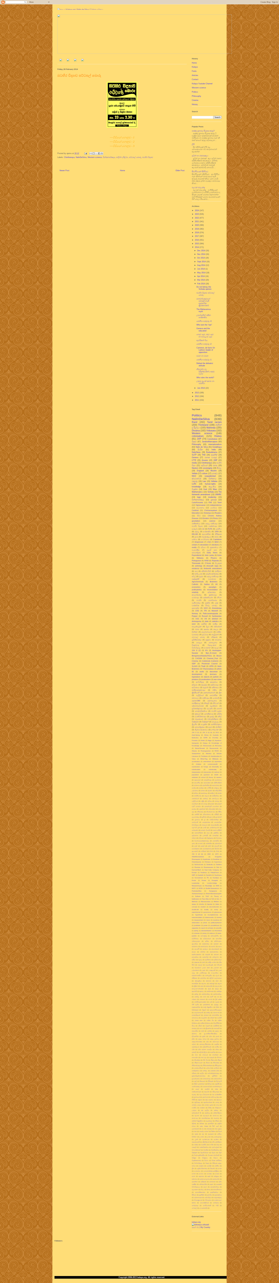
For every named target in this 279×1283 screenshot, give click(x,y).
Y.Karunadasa (208, 669)
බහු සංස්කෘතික (217, 1094)
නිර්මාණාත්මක (207, 1065)
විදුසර (194, 442)
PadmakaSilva (196, 891)
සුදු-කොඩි (195, 851)
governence (207, 912)
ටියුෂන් (207, 1026)
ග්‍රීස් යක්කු (218, 999)
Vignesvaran (201, 505)
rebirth (216, 775)
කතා (217, 981)
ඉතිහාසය (215, 687)
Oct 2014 (201, 258)
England (200, 471)
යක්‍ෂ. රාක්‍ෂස (204, 1126)
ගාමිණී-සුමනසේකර (200, 1002)
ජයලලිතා (204, 1018)
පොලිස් (207, 1089)
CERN (205, 737)
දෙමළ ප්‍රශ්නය (214, 1039)
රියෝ (220, 1131)
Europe (194, 872)
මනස (215, 465)
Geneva (195, 457)
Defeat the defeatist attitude (204, 364)
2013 (197, 393)
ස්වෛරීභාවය (217, 1189)
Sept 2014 (201, 261)
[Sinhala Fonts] (68, 60)
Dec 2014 (201, 250)
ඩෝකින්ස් (216, 1026)
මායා (208, 833)
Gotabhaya (217, 447)
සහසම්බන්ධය (214, 1187)
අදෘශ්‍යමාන (197, 780)
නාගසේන (195, 1057)
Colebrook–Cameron (210, 661)
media (194, 463)
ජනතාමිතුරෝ (196, 1015)
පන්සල (205, 1070)
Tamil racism (214, 422)
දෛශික (216, 1044)
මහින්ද (219, 714)
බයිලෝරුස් (215, 1092)
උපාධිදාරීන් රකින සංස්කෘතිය (203, 316)
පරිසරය (194, 1073)
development (197, 674)
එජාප (197, 629)
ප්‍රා (204, 819)
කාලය (215, 629)
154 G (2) (196, 650)
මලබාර (197, 1115)
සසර (210, 727)
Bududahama (211, 452)
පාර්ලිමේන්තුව (214, 819)
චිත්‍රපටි (204, 1010)
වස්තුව (196, 1144)
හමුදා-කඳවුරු (218, 1197)
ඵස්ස (216, 1089)
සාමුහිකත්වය (214, 1192)
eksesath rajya (212, 566)
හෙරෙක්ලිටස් (204, 1203)
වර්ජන (194, 838)
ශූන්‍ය (193, 843)
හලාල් (216, 648)
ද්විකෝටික (195, 1036)
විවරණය (219, 838)
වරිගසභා (201, 838)
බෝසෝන (195, 830)
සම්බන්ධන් (218, 843)
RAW (206, 561)
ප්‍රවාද (196, 537)
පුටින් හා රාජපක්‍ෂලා (200, 156)
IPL (208, 878)
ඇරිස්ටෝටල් (218, 959)
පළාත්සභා (213, 706)
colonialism (198, 436)
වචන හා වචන (202, 356)
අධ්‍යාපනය (200, 508)
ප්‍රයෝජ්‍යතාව (196, 1078)
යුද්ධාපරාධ (195, 835)
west (193, 624)
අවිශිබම (202, 952)
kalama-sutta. (209, 917)
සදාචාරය (201, 1176)
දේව (207, 1041)
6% (206, 650)
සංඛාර (194, 1173)
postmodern (206, 679)
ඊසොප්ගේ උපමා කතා (202, 967)
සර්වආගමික (203, 1184)
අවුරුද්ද (204, 685)
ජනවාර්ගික (215, 1015)
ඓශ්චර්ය (203, 978)
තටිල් (194, 576)
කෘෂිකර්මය (215, 796)
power (206, 925)
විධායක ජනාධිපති (213, 1155)
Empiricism (199, 542)
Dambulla (209, 864)
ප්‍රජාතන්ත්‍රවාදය (197, 708)
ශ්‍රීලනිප (194, 724)
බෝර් (204, 827)
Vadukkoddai (215, 756)
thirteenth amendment (213, 568)
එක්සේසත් (218, 626)
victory (204, 933)
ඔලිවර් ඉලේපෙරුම (215, 978)
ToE (212, 899)
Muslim (214, 471)
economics (196, 587)
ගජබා (204, 997)
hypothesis (199, 915)
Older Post (180, 170)
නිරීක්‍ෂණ (218, 534)
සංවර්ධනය (205, 539)
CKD (197, 611)
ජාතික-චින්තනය (205, 1023)
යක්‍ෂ (216, 603)
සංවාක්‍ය (209, 1173)
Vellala (194, 473)
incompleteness (213, 915)
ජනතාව (206, 1015)
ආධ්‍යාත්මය (195, 957)
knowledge (196, 487)
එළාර (217, 975)
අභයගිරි (196, 949)
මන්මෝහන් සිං (196, 1113)
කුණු (209, 989)
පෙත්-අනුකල (196, 1086)
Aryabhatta (206, 859)
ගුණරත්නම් (206, 1004)
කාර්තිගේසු (197, 796)
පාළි (195, 1081)
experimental (196, 912)
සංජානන (207, 648)
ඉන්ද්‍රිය (215, 624)
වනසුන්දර (215, 835)
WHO (216, 542)
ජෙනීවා (219, 529)
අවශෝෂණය (197, 595)
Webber (216, 901)
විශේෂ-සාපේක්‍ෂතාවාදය (201, 841)
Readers (218, 513)
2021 (197, 221)
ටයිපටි (200, 1026)
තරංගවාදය (204, 804)
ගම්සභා (194, 999)
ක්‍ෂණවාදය (204, 793)
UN (205, 619)
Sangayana (213, 891)
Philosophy (196, 96)
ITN (205, 611)
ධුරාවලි (194, 1052)
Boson (219, 656)
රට (203, 1129)
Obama (194, 751)
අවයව (194, 952)
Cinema (195, 100)
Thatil (203, 666)
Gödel (203, 740)
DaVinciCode (198, 864)
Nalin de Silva (202, 447)
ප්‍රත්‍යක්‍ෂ (214, 500)
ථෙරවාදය (195, 597)
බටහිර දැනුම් (216, 711)
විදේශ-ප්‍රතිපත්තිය (199, 1155)
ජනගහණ (216, 1012)
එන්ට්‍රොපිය (208, 975)
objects (206, 677)
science (212, 521)
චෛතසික (214, 695)
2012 (197, 396)
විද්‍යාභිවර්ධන (204, 1152)
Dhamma (197, 867)
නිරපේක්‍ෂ (216, 1062)
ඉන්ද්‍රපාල (216, 788)
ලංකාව (202, 1137)
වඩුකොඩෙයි (196, 1142)
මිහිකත (202, 1123)
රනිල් (220, 716)
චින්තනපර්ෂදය (109, 157)
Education (196, 513)
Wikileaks (215, 759)
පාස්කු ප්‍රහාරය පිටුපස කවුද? (203, 131)
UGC (197, 619)
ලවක (209, 1137)
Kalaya (195, 67)
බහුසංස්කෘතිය (215, 825)
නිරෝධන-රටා (210, 812)
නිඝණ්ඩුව (197, 1060)
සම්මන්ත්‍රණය (200, 727)
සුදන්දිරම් (201, 1195)
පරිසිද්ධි (216, 814)
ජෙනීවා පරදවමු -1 (203, 360)
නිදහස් (220, 1060)
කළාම (220, 983)
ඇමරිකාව (208, 959)
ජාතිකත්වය (196, 523)
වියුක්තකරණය (196, 1160)
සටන (193, 1176)
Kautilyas (216, 878)
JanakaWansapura (209, 442)
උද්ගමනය (195, 790)
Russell (205, 616)
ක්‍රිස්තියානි (196, 693)
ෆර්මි (217, 1205)
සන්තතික (209, 843)
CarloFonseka (197, 502)
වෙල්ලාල (215, 722)
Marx (215, 489)
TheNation (204, 756)
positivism (197, 925)
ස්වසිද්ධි (218, 727)
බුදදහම (200, 1100)
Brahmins (213, 582)
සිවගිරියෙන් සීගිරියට (200, 171)
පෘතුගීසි (217, 1084)
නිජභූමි (206, 703)
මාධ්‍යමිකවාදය (206, 1118)
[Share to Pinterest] (101, 153)
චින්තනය (212, 479)
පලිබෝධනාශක (198, 706)
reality (194, 547)
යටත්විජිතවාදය (200, 716)
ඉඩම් (203, 962)
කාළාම (207, 796)
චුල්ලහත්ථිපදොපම (216, 1010)
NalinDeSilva (81, 157)
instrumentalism (197, 917)
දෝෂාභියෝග (208, 597)
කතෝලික (195, 983)
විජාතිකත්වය (215, 1150)
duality (206, 909)
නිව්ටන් (216, 703)
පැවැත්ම (210, 708)
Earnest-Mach (196, 870)
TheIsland (203, 425)
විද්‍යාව (213, 1152)
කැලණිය (212, 487)
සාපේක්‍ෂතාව (196, 848)
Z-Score (208, 563)
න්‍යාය (220, 1052)
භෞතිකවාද (208, 714)
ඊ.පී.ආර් (219, 965)
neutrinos (216, 920)
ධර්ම (193, 1049)
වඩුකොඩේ (199, 719)
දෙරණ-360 (196, 701)
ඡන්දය (208, 1012)
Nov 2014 (201, 254)
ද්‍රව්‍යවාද (205, 634)
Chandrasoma (196, 862)
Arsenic (205, 460)
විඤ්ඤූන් (205, 722)
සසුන (211, 1184)
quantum (207, 775)
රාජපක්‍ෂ (209, 1129)
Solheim (198, 896)
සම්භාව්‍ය (194, 1179)
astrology (198, 566)
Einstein (206, 518)
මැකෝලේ (209, 1121)
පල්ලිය (202, 1073)
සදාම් (208, 1176)
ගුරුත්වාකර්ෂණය (212, 574)
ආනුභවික (205, 957)
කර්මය (196, 793)
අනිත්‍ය (207, 941)
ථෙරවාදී (216, 698)
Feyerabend (196, 555)
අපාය (220, 946)
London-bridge (212, 883)
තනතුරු (194, 1028)
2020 (197, 225)
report (203, 928)
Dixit (217, 867)
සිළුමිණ (217, 848)
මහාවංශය (216, 1115)
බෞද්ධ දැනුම (208, 1105)
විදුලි (220, 1152)
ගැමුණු (217, 1002)
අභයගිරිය (197, 783)
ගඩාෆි (211, 997)
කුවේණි (194, 991)
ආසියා (194, 959)
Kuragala (215, 880)
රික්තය (213, 1131)
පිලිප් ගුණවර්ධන (199, 1084)
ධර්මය (217, 1049)
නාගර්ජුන (215, 1055)
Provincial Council (210, 664)
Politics (195, 92)
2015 (197, 243)
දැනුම (201, 576)
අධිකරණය (212, 592)
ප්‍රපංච (211, 817)
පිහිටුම (210, 1084)
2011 (197, 400)
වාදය (217, 1144)
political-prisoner (216, 922)
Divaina (196, 430)
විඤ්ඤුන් (194, 1152)
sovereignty (207, 468)
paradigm (212, 587)
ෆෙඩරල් (194, 1208)
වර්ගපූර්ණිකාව (213, 719)
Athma (206, 735)
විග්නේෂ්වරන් (196, 1150)
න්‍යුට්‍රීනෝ (215, 634)
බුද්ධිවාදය (197, 1102)
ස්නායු (208, 1189)
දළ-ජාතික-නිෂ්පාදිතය (210, 1033)
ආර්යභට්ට (215, 957)
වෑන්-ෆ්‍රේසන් (215, 1147)
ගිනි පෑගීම (195, 1004)
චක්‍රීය (202, 801)
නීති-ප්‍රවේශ (218, 1065)
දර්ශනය (194, 1033)
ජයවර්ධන (195, 804)
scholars (210, 928)
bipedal (209, 904)
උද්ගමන (216, 967)
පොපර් (219, 708)
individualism (196, 769)
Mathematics (197, 492)
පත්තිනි (197, 814)
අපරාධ (213, 946)
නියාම (208, 1062)
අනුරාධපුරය (204, 946)
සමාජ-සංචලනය (205, 1179)
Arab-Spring (196, 735)
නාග (196, 1055)
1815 (206, 608)
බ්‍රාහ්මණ (205, 1097)
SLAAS (194, 666)
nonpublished (210, 476)
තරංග (201, 1028)
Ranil (194, 422)
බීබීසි (193, 1100)
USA (209, 542)
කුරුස (217, 989)
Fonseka (195, 740)
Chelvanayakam (210, 510)
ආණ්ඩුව (201, 788)
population (195, 775)
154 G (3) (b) (207, 732)
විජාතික (205, 1150)
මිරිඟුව (217, 1121)
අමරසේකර (207, 783)
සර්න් (209, 846)
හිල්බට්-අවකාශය (201, 730)
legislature (196, 677)
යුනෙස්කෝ (195, 1129)
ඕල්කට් (210, 790)
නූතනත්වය (214, 547)
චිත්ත (217, 1007)
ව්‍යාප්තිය (203, 1144)
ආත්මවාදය (215, 685)
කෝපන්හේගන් (209, 693)
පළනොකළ (195, 817)
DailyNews (196, 452)
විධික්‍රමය (205, 1158)
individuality (213, 769)
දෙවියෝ (204, 465)
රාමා (195, 1131)
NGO (194, 476)
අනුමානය (195, 946)
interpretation (196, 772)
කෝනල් (205, 798)
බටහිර (198, 600)
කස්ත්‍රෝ (212, 983)
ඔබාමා (203, 790)
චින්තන (195, 632)
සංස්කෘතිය (207, 531)
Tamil (219, 502)
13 (203, 529)
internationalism (215, 444)
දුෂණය (194, 809)
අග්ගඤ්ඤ (204, 936)
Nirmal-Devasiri (200, 748)
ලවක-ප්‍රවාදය (218, 1137)
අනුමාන (216, 944)
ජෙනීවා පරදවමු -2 (203, 344)
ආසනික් (214, 455)
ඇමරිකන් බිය (201, 340)
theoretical (218, 930)
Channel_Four (212, 658)
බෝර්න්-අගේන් (214, 827)
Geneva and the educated (203, 329)
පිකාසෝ (202, 1081)
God (205, 489)
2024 (197, 210)
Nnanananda (214, 748)
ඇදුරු (200, 959)
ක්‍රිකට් (196, 986)
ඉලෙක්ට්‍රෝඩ (209, 965)
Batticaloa (195, 737)
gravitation (196, 521)
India (214, 449)
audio (202, 672)
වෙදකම (201, 1166)
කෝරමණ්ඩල (206, 994)
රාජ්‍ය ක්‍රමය (218, 1129)
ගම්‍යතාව (202, 999)
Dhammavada (208, 867)
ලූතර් (196, 1139)
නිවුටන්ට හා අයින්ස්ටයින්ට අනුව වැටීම (205, 371)
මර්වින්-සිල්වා (217, 1113)
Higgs (210, 740)
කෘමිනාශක (210, 991)
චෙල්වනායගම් (207, 632)
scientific (219, 928)
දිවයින (200, 449)
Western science (95, 157)
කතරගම (208, 981)
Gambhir (209, 875)
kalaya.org (196, 1222)
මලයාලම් (206, 1115)
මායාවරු (216, 1118)
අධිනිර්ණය (195, 938)
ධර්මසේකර (211, 809)
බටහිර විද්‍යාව (147, 157)
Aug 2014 (201, 265)
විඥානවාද (195, 645)
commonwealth (213, 764)
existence (195, 568)
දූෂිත (193, 1039)
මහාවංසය (195, 1118)
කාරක (220, 793)
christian (198, 764)
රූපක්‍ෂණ (211, 1134)
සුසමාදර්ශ (195, 608)
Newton (195, 468)
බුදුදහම (208, 640)
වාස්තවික (195, 605)
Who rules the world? (205, 377)
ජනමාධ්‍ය (195, 698)
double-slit (195, 909)
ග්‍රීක (220, 693)
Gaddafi (200, 875)
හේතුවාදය (195, 1205)
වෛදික (209, 1166)
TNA (204, 455)
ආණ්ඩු (194, 788)
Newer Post (64, 170)
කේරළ (196, 994)
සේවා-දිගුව (208, 1197)
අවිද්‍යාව (195, 685)
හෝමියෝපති (207, 1205)
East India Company (212, 870)
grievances (218, 912)
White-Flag (204, 759)
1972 (217, 854)
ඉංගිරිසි (209, 788)
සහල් (205, 1187)
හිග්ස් (211, 851)
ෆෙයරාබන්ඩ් (203, 1208)
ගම (218, 997)
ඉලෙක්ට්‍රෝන (197, 626)
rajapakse (195, 928)
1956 (217, 531)
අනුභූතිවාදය (208, 780)
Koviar (194, 880)
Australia (216, 735)
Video (194, 759)
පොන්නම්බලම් (217, 1086)
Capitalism (217, 539)
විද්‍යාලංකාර (212, 645)
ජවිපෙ (203, 547)
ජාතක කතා (199, 1020)
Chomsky (215, 737)
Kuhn (219, 555)
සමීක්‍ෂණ (203, 1181)
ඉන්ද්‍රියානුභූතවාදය (198, 690)
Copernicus (218, 862)
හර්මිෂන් (203, 851)
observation (196, 922)
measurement (198, 920)
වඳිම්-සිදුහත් (205, 1142)
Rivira (215, 518)
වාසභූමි (194, 1147)
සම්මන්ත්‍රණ (196, 553)
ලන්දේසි (205, 835)
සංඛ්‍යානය (197, 1171)
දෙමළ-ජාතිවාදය (213, 576)
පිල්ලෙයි (219, 1081)
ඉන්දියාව (218, 571)
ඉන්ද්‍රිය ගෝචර (212, 962)
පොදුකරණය (206, 822)
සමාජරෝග (216, 1179)
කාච (202, 986)
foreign (206, 767)
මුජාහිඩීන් (211, 1123)
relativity (195, 592)
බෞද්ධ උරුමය (196, 1105)
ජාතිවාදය (205, 698)
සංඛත (220, 1168)
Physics (214, 558)
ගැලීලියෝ (195, 801)
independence (216, 505)
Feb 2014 (201, 284)
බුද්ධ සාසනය (209, 1100)
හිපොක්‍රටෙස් (198, 1200)
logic (199, 497)
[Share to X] (96, 153)
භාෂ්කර (202, 1108)
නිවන (219, 597)
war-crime (218, 679)
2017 (197, 236)
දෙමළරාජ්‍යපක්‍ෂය (197, 1041)
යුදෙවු (212, 716)
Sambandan (217, 616)
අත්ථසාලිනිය (215, 936)
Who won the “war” (204, 325)
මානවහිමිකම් (199, 833)
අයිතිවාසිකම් (218, 783)
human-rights (210, 484)
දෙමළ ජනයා (202, 1039)
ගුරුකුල (216, 1004)
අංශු (196, 571)
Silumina (208, 753)
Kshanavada (207, 745)
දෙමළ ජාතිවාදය (211, 523)
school (203, 777)
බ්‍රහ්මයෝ (197, 1097)
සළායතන (195, 1189)
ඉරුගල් (200, 965)
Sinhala (211, 492)
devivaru (213, 674)
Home (122, 170)
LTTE (194, 460)
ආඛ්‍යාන (216, 954)
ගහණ (210, 999)
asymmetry (218, 761)
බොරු (217, 1102)
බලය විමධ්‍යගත (204, 1094)
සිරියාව (194, 1195)
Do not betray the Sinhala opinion (203, 288)
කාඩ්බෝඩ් (209, 986)
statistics (215, 621)
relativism (195, 777)
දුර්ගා (210, 1036)
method (216, 772)
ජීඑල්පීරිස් (216, 1023)
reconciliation (212, 590)
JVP (199, 439)
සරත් (195, 846)
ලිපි (193, 144)
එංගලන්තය (214, 973)
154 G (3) (195, 732)
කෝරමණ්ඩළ (217, 994)
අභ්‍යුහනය (214, 682)
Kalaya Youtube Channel (202, 84)
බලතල (194, 1094)
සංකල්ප (195, 529)
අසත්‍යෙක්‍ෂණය (196, 954)
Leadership (195, 883)
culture (204, 473)
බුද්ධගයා (219, 1100)
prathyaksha (197, 590)
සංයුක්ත (204, 724)
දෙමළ (197, 531)
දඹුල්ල (217, 1031)
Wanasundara (205, 901)
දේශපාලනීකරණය (205, 1044)
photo (205, 922)
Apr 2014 (201, 276)
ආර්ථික (204, 624)
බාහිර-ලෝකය (215, 1097)
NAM (217, 886)
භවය (217, 1105)
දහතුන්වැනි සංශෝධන (212, 806)
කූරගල (202, 991)
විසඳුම (207, 1163)
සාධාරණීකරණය (200, 1192)
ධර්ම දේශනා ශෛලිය (205, 1049)
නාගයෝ (205, 1055)
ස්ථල (202, 1189)
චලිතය (210, 801)
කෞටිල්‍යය (215, 798)
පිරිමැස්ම (210, 1081)
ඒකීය (215, 690)
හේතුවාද (216, 1203)
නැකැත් (211, 1057)
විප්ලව (215, 1158)
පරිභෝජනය (207, 814)
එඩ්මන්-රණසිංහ (197, 975)
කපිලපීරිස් (218, 790)
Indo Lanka (209, 555)
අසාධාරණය (215, 785)
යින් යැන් (215, 1126)
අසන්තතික (206, 785)
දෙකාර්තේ (202, 809)
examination (196, 767)
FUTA (210, 529)
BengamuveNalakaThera (202, 656)
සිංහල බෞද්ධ (211, 605)
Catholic (195, 584)
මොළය (199, 642)
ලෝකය (216, 1139)
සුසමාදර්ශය (218, 1195)
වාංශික (211, 1144)
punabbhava (215, 925)
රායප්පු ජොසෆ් (204, 1131)
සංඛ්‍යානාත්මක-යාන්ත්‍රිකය (211, 1171)
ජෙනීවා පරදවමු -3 (203, 321)
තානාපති (216, 1028)
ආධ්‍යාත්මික (206, 534)
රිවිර (198, 516)
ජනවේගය (195, 1018)
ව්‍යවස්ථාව (212, 579)
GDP (194, 664)
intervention (207, 772)
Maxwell (215, 611)
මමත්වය (207, 1113)
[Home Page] (61, 60)
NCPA (201, 888)
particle (216, 677)
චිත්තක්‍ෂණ (195, 1010)
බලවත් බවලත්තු (198, 187)
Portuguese (196, 561)
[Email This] (90, 153)
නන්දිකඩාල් (196, 703)
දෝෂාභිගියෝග (207, 1047)
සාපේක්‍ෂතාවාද (207, 848)
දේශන (194, 1044)
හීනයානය (208, 1200)
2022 (197, 218)
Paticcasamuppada (210, 613)
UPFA (211, 666)
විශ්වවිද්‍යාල (196, 648)
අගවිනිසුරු (200, 682)
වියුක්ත (195, 489)
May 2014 (201, 273)
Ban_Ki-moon (211, 653)
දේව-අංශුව (215, 1041)
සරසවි (203, 846)
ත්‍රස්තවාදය (213, 595)
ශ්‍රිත (193, 1168)
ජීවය (193, 1026)
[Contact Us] (82, 60)
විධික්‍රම (194, 1158)
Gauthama (218, 875)
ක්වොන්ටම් (196, 479)
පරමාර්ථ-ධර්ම (215, 1070)
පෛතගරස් (206, 1086)
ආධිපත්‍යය (195, 687)
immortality (215, 767)
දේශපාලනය (212, 701)
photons (195, 679)
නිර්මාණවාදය (196, 1065)
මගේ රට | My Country (201, 1227)
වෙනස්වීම (216, 841)
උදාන (203, 970)
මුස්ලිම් (207, 603)
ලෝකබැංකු (205, 1139)
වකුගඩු (195, 481)
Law (204, 481)
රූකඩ (196, 1134)
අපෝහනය (218, 780)
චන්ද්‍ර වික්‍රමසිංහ (208, 1007)
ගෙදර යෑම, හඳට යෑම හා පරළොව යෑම (204, 335)
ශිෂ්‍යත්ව (212, 1168)
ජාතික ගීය (210, 1020)
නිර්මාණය (200, 812)
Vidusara (211, 430)
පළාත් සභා (212, 550)
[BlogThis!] (93, 153)
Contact (195, 79)
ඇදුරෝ (205, 687)
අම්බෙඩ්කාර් (215, 949)
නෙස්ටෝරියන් (198, 1068)
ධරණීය (217, 1047)
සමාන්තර (195, 1181)
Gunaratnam (199, 878)
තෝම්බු (209, 1031)
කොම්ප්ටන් (195, 798)
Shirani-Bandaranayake (214, 893)
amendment (207, 761)
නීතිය (220, 812)
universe (197, 933)
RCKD (217, 751)
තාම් (202, 1031)
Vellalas (214, 481)
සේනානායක (198, 1197)
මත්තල (216, 1110)
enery (216, 909)
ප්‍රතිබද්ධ (204, 817)
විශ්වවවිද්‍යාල (198, 1163)
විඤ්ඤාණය (210, 838)
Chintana (208, 862)
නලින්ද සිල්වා (203, 1052)
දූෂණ (217, 1036)
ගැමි (211, 1002)
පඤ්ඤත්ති (195, 579)
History (195, 104)
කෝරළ (196, 997)
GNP (193, 875)
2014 (197, 247)
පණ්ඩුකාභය (196, 1070)
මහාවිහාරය (212, 600)
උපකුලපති (212, 970)
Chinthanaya (69, 157)
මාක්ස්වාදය (213, 526)
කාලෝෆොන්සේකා (198, 989)
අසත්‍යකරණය (214, 952)
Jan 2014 (201, 388)
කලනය (203, 983)
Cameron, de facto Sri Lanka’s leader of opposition (205, 350)
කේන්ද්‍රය (219, 991)
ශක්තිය (217, 1166)
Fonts (194, 71)
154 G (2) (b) (197, 854)
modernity (212, 497)
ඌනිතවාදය (203, 973)
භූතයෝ (197, 714)
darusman (214, 672)
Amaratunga (217, 608)
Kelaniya (207, 513)
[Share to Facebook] (99, 153)
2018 (197, 232)
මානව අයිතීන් (217, 830)
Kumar (204, 880)
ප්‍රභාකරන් (218, 817)
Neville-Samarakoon (212, 888)
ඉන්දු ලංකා (199, 574)
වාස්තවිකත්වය (204, 1147)
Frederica (204, 872)
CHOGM (198, 658)
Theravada (196, 563)
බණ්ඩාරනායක (196, 1092)
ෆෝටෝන (215, 730)
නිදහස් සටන (198, 1062)
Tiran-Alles (205, 899)
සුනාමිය (209, 1195)
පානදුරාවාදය (207, 1078)
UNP (215, 460)
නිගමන (219, 1057)
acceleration (196, 761)
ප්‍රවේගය (197, 819)
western (219, 777)
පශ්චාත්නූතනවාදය (213, 1073)
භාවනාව (218, 640)
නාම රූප (203, 1057)
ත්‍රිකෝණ (208, 1028)
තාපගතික (195, 1031)
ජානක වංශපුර (211, 457)
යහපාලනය (213, 642)
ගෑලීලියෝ (200, 695)
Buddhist (216, 859)
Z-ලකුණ (218, 563)
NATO (194, 888)
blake (217, 904)
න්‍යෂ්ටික (212, 1052)
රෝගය (194, 539)
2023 (197, 214)
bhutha (201, 904)
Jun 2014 (201, 269)
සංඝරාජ (200, 843)
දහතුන (212, 804)
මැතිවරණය (196, 603)
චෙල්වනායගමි (198, 1012)
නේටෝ (208, 1068)
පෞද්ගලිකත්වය (201, 711)
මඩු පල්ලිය (205, 1110)
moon (208, 920)
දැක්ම (203, 1036)
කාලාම (217, 986)
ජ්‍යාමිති (219, 1018)
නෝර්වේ (216, 1068)
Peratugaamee (206, 751)
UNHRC (218, 494)
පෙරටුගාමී (195, 822)
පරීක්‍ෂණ (214, 637)
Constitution (212, 439)
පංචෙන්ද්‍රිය (196, 550)
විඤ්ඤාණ (195, 722)
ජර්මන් (212, 1018)
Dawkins (219, 864)
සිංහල (219, 468)
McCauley (218, 745)
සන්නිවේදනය (216, 724)
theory (211, 777)
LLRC (194, 484)
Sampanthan (196, 753)
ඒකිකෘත (194, 978)
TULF (207, 896)
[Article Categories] (75, 60)
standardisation (206, 930)
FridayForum (215, 872)
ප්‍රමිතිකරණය (196, 640)
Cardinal (195, 510)
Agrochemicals (198, 582)
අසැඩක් (207, 954)
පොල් (197, 1089)
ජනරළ (217, 801)
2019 (197, 229)
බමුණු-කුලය (206, 537)
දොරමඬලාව (195, 1047)
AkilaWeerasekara (198, 856)
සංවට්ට (201, 1173)
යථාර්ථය (213, 508)
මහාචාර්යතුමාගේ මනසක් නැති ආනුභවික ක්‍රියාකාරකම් (203, 302)
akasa (194, 904)
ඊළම (208, 626)
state (207, 621)
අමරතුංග (205, 949)
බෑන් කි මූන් (196, 827)
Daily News (212, 553)
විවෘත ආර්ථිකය (217, 1160)
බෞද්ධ (215, 473)
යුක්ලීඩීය (216, 833)
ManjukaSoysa (197, 886)
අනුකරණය (205, 944)
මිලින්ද (194, 1123)
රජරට (216, 537)
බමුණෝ (206, 1092)
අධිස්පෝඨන (207, 938)
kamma (219, 917)
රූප (203, 1134)
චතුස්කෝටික (196, 1007)
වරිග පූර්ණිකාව (217, 1142)
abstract (215, 619)
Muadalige (208, 886)
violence (212, 933)
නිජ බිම (205, 1060)
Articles (195, 75)
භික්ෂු (210, 1108)
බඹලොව (205, 825)
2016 (197, 240)
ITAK (210, 502)
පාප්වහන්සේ (218, 1078)
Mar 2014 (201, 280)
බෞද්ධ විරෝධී (205, 830)
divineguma (196, 621)
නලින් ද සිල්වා (122, 157)
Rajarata (215, 561)
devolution (204, 545)
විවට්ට (206, 1160)
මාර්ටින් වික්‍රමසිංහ (197, 1121)
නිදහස (213, 1060)
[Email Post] (85, 153)
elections (215, 545)
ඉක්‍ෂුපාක (196, 962)
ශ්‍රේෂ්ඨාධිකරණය (202, 1168)
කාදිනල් (212, 793)
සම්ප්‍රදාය (216, 1176)
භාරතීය (194, 1108)
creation (203, 907)
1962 (209, 854)
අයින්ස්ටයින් (206, 571)
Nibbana (200, 558)
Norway (195, 613)
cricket (194, 545)
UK (216, 584)
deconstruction (214, 907)
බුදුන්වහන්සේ (207, 1102)
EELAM (195, 534)
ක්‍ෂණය (206, 629)
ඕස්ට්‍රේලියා (198, 981)
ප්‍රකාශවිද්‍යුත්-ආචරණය (198, 1076)
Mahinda (210, 427)
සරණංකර (212, 1181)
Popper (195, 616)
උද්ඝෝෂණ (195, 970)
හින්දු (217, 851)
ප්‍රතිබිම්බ (214, 1076)
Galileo (207, 584)
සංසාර (217, 1173)
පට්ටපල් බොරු (135, 157)
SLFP (194, 455)
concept (194, 907)
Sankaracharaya (197, 893)
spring (196, 930)
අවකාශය (197, 785)
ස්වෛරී (216, 846)
